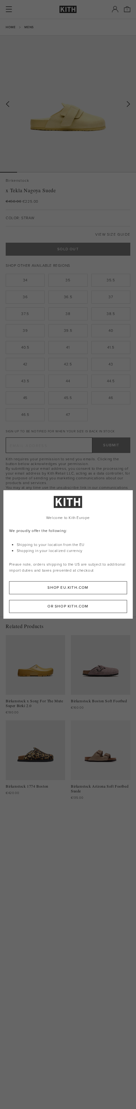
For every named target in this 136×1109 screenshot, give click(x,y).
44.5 (110, 381)
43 (110, 364)
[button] (25, 172)
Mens (29, 27)
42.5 (68, 364)
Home (10, 27)
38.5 (111, 314)
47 (68, 414)
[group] (68, 104)
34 (25, 280)
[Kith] (68, 9)
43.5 (25, 381)
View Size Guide (112, 234)
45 (25, 398)
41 (68, 347)
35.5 (111, 280)
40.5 (25, 347)
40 (110, 330)
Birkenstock (17, 180)
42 (25, 364)
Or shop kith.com (67, 606)
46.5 (25, 414)
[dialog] (68, 554)
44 (68, 381)
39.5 (68, 330)
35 (67, 280)
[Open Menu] (9, 9)
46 (110, 398)
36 (25, 297)
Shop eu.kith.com (67, 588)
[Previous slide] (7, 104)
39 (25, 330)
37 (110, 297)
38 (67, 314)
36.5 (68, 297)
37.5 (25, 314)
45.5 (68, 398)
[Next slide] (128, 104)
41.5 (110, 347)
